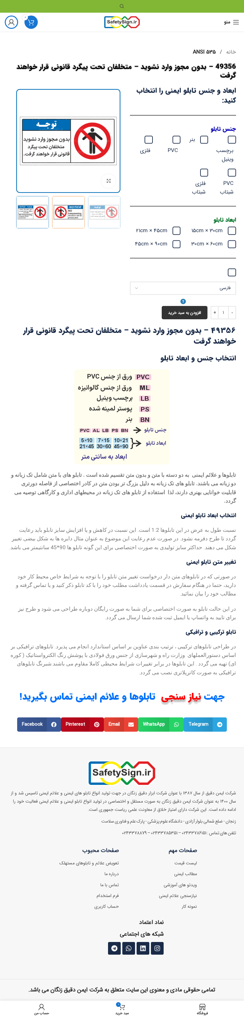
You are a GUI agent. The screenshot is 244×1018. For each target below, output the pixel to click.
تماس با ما (109, 884)
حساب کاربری (106, 906)
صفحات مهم (183, 850)
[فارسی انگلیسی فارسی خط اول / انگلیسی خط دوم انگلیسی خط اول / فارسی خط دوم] (183, 294)
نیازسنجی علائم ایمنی (178, 895)
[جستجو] (122, 6)
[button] (205, 724)
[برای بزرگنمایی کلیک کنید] (108, 181)
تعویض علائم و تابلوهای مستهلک (89, 863)
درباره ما (112, 873)
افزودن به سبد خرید (184, 312)
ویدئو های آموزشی (180, 884)
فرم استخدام (108, 895)
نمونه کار (189, 906)
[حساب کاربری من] (11, 22)
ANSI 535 (204, 52)
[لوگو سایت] (122, 22)
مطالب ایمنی (185, 873)
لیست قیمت (185, 863)
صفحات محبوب (100, 850)
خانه (230, 52)
